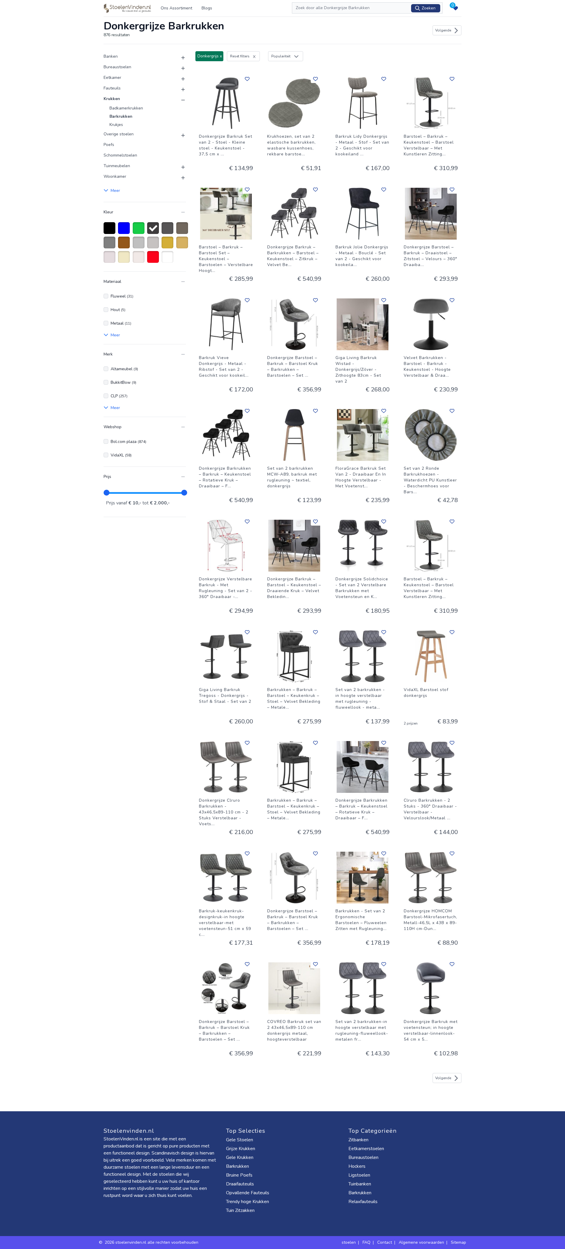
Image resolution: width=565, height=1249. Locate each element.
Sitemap (458, 1242)
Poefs (109, 144)
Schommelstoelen (120, 155)
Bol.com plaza (128, 441)
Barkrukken (120, 116)
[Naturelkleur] (140, 260)
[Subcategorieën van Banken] (179, 58)
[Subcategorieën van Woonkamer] (179, 178)
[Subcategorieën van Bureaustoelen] (179, 68)
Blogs (207, 8)
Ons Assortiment (176, 8)
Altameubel (124, 369)
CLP (119, 396)
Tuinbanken (359, 1184)
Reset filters (240, 56)
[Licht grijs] (154, 245)
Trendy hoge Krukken (247, 1201)
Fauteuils (112, 88)
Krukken (112, 99)
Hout (118, 310)
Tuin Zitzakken (240, 1210)
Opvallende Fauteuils (247, 1193)
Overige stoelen (119, 134)
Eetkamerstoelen (366, 1148)
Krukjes (116, 124)
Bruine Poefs (239, 1175)
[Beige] (125, 260)
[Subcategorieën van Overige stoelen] (179, 135)
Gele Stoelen (239, 1140)
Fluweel (122, 296)
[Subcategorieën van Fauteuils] (179, 89)
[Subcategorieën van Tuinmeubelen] (179, 167)
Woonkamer (115, 176)
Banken (111, 56)
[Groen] (140, 231)
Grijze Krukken (240, 1148)
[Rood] (154, 260)
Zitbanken (358, 1140)
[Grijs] (110, 245)
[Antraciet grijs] (168, 231)
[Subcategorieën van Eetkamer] (179, 79)
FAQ (366, 1242)
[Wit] (168, 260)
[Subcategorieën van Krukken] (179, 100)
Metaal (121, 323)
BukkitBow (123, 382)
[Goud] (168, 245)
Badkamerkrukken (126, 108)
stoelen (349, 1242)
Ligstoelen (359, 1175)
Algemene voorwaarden (421, 1242)
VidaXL (121, 455)
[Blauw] (125, 231)
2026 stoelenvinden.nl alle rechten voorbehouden (152, 1242)
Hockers (356, 1166)
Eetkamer (112, 77)
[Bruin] (125, 245)
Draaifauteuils (240, 1184)
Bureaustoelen (117, 67)
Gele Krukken (239, 1157)
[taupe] (183, 231)
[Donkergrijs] (154, 231)
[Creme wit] (110, 260)
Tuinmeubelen (117, 166)
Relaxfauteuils (363, 1201)
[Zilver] (140, 245)
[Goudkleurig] (183, 245)
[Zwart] (110, 231)
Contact (384, 1242)
